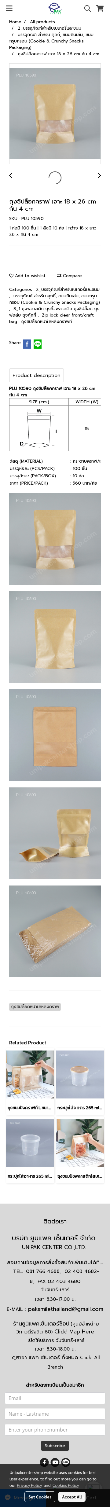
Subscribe (55, 1446)
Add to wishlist (29, 276)
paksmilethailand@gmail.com (65, 1309)
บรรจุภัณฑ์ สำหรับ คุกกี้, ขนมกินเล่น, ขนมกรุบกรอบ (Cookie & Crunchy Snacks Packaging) (54, 299)
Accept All (72, 1496)
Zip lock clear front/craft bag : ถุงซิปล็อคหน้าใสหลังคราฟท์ (51, 318)
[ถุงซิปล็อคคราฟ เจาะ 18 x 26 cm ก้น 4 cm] (55, 114)
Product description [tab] (37, 375)
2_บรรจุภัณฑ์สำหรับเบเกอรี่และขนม (68, 289)
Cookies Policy (66, 1485)
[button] (85, 8)
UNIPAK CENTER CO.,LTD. (55, 1247)
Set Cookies (39, 1496)
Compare (71, 276)
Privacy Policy (29, 1485)
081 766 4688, (43, 1271)
